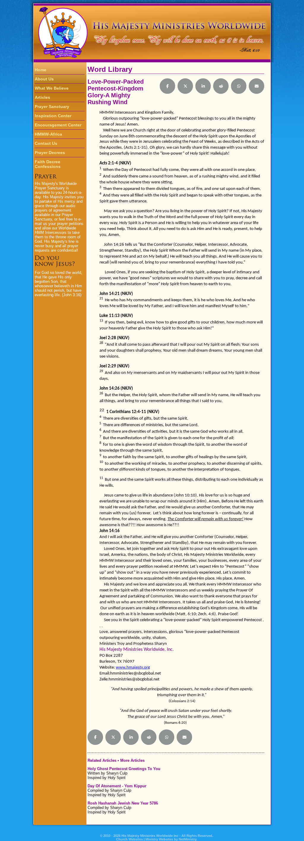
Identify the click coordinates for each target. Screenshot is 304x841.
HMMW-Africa (48, 134)
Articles (42, 97)
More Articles (132, 760)
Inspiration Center (53, 115)
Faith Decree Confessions (48, 164)
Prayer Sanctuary (52, 106)
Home (40, 69)
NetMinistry (187, 839)
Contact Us (46, 143)
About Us (44, 79)
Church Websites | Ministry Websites (145, 839)
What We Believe (52, 88)
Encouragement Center (58, 125)
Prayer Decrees (50, 152)
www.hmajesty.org (133, 667)
